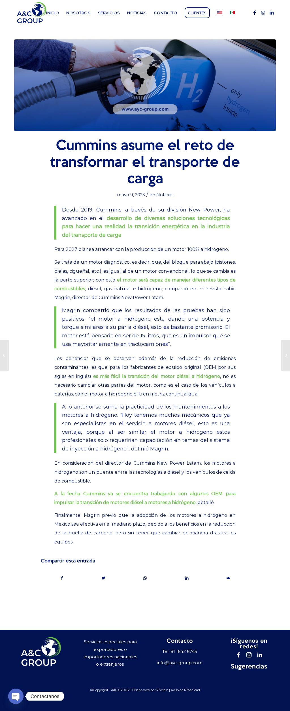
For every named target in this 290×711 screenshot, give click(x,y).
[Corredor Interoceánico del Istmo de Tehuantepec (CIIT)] (285, 355)
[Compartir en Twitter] (103, 578)
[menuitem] (52, 12)
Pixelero (162, 690)
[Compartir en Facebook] (62, 578)
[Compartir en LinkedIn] (186, 578)
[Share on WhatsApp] (145, 578)
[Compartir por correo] (228, 578)
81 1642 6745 (183, 651)
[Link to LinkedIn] (271, 12)
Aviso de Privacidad (185, 690)
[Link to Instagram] (263, 12)
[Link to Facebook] (254, 12)
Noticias (164, 194)
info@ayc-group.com (179, 662)
